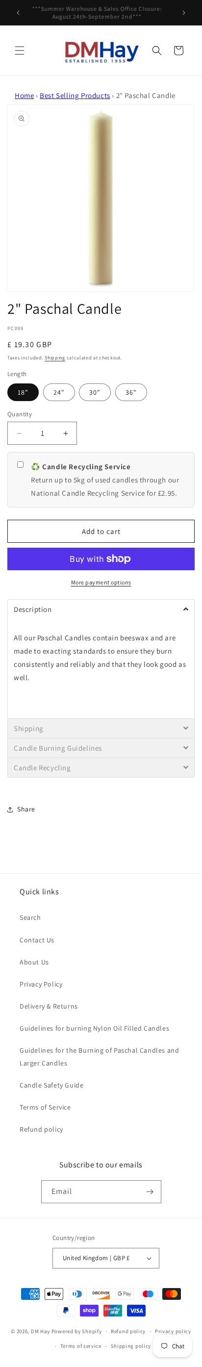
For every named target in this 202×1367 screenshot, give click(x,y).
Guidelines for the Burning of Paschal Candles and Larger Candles (99, 1056)
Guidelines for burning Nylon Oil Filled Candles (94, 1028)
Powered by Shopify (76, 1331)
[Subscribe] (150, 1191)
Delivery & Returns (49, 1006)
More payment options (101, 582)
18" (23, 392)
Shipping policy (131, 1345)
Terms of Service (45, 1107)
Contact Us (37, 940)
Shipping (55, 357)
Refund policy (41, 1129)
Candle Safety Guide (51, 1085)
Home (24, 95)
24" (59, 392)
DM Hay (40, 1331)
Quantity (19, 414)
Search (30, 917)
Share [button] (26, 809)
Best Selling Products (75, 95)
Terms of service (80, 1345)
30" (95, 392)
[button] (19, 50)
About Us (34, 962)
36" (131, 392)
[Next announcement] (184, 13)
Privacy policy (173, 1331)
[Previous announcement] (18, 13)
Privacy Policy (41, 984)
